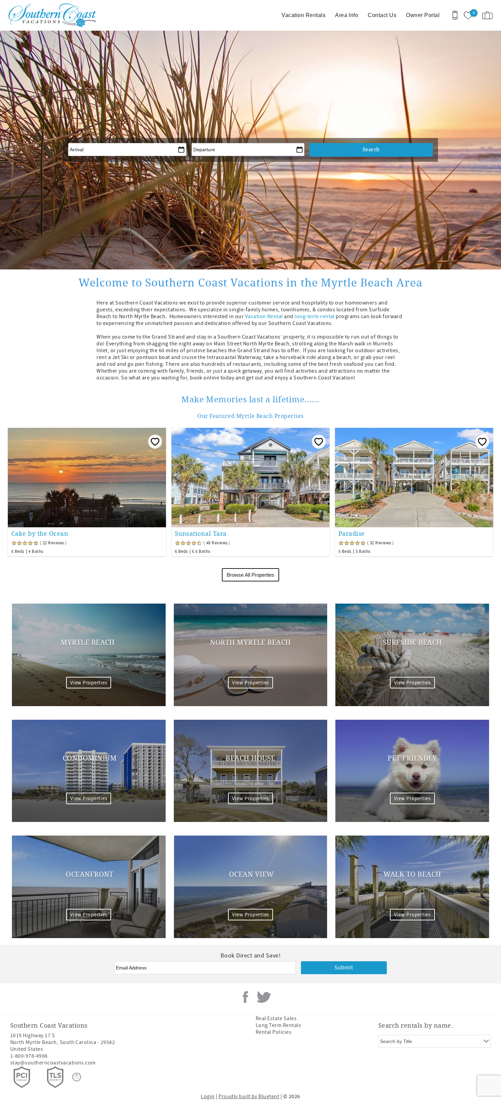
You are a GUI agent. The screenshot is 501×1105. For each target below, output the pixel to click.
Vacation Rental (264, 316)
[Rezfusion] (76, 1077)
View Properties (88, 683)
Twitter (264, 997)
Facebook (245, 997)
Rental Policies (273, 1032)
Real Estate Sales (276, 1018)
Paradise (351, 534)
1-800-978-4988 (29, 1056)
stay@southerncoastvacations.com (53, 1062)
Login (207, 1096)
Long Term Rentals (278, 1025)
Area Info (346, 15)
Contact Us (382, 15)
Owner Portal (423, 15)
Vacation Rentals (303, 15)
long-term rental (314, 316)
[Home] (52, 15)
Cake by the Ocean (39, 534)
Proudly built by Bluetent (248, 1096)
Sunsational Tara (201, 534)
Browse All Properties (250, 575)
